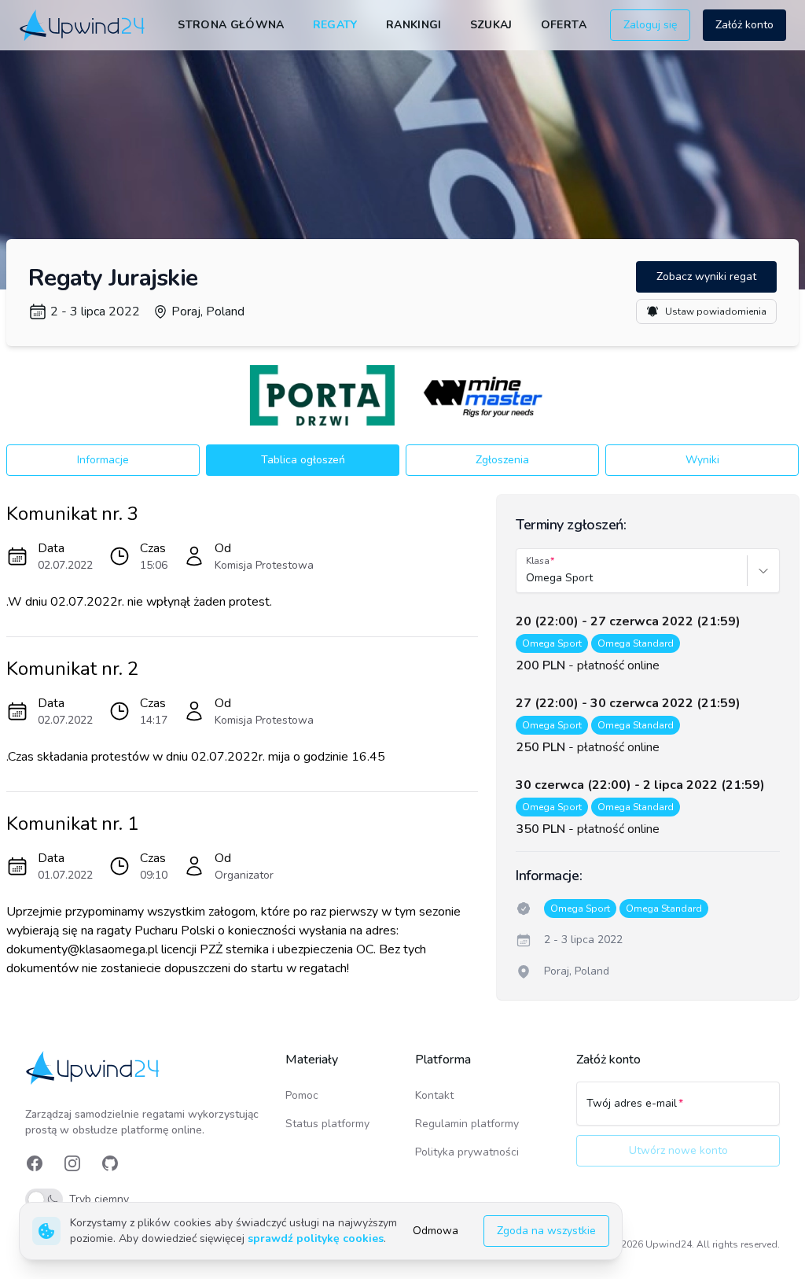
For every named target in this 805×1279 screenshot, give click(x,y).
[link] (83, 25)
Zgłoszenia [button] (502, 459)
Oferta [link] (563, 24)
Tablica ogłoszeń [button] (303, 459)
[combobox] (527, 578)
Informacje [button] (103, 459)
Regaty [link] (335, 24)
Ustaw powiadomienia (715, 311)
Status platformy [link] (327, 1123)
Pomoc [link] (301, 1095)
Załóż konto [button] (744, 24)
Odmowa (435, 1230)
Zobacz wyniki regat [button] (706, 276)
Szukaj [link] (491, 24)
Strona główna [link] (231, 24)
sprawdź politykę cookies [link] (316, 1238)
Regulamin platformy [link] (467, 1123)
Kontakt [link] (434, 1095)
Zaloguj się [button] (650, 24)
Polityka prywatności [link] (467, 1151)
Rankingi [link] (414, 24)
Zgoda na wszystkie (546, 1230)
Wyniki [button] (702, 459)
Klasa (538, 561)
